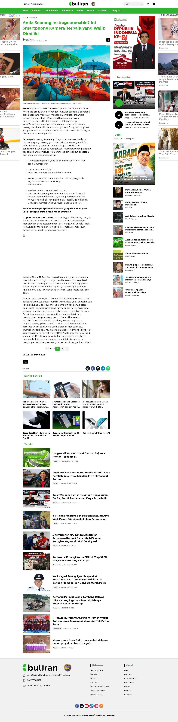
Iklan (92, 678)
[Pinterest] (87, 706)
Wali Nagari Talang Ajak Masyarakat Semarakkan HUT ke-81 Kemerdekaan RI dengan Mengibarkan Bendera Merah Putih (79, 579)
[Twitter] (98, 368)
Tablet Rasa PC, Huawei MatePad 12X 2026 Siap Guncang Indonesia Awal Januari (35, 404)
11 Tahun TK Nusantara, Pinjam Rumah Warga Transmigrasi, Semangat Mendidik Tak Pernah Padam (81, 621)
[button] (141, 4)
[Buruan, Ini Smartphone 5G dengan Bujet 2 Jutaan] (66, 420)
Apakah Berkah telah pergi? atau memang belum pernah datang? (139, 241)
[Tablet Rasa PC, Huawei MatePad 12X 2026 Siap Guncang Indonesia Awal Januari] (36, 389)
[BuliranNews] (82, 4)
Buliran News (28, 39)
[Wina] (118, 230)
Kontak (93, 682)
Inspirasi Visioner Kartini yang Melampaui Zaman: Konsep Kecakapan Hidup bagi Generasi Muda (139, 228)
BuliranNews (88, 715)
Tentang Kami (96, 670)
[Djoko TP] (118, 267)
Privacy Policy (96, 694)
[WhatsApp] (108, 368)
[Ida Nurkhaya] (118, 280)
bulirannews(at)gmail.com (38, 685)
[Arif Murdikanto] (118, 192)
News (55, 461)
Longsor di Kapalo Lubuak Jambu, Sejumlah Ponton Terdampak (137, 123)
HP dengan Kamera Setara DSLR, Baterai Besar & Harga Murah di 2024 (95, 404)
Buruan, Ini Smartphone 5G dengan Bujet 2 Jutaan (66, 434)
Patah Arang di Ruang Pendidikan (136, 203)
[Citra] (118, 205)
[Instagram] (96, 706)
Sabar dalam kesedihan (137, 253)
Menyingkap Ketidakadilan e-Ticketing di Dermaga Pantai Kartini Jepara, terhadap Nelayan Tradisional (139, 266)
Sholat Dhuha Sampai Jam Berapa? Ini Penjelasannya (138, 278)
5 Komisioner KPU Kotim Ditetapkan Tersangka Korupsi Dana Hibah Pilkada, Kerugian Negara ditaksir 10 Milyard (77, 538)
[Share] (108, 40)
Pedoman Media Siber (100, 686)
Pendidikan (57, 629)
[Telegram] (103, 368)
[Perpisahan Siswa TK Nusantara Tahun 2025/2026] (36, 623)
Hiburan (127, 690)
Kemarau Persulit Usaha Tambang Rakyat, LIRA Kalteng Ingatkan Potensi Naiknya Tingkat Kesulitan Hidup (78, 600)
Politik (127, 686)
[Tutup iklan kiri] (18, 15)
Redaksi (93, 674)
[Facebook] (93, 368)
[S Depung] (118, 217)
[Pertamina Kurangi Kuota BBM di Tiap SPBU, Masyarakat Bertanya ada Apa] (36, 561)
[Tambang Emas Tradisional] (36, 603)
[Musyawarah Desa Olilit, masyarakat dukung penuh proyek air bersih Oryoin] (36, 644)
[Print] (87, 368)
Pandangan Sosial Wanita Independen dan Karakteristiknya (138, 191)
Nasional (128, 674)
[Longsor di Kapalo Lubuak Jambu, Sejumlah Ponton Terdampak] (36, 457)
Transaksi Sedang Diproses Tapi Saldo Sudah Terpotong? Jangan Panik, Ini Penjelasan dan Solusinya (66, 404)
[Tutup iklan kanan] (160, 15)
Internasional (130, 678)
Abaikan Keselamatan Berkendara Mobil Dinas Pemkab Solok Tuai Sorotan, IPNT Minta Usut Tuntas (81, 476)
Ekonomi (128, 694)
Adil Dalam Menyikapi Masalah (140, 216)
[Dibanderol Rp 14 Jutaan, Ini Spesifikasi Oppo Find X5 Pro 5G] (36, 420)
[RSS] (101, 706)
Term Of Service (97, 690)
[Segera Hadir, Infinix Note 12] (96, 420)
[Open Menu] (153, 3)
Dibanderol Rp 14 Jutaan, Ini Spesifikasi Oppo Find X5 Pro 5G (36, 435)
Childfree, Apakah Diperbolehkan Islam (135, 291)
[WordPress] (91, 706)
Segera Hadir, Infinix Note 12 (96, 433)
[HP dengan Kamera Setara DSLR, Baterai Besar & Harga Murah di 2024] (96, 389)
